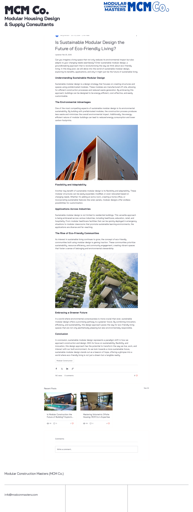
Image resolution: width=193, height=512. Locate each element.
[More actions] (136, 35)
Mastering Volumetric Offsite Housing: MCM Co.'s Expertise (96, 415)
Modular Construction (64, 361)
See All (146, 388)
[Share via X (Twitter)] (62, 369)
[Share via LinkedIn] (67, 369)
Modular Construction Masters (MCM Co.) (34, 473)
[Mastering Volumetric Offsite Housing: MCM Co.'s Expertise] (96, 401)
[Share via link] (73, 369)
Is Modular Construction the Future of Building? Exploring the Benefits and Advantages (60, 415)
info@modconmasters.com (21, 494)
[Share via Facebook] (56, 369)
